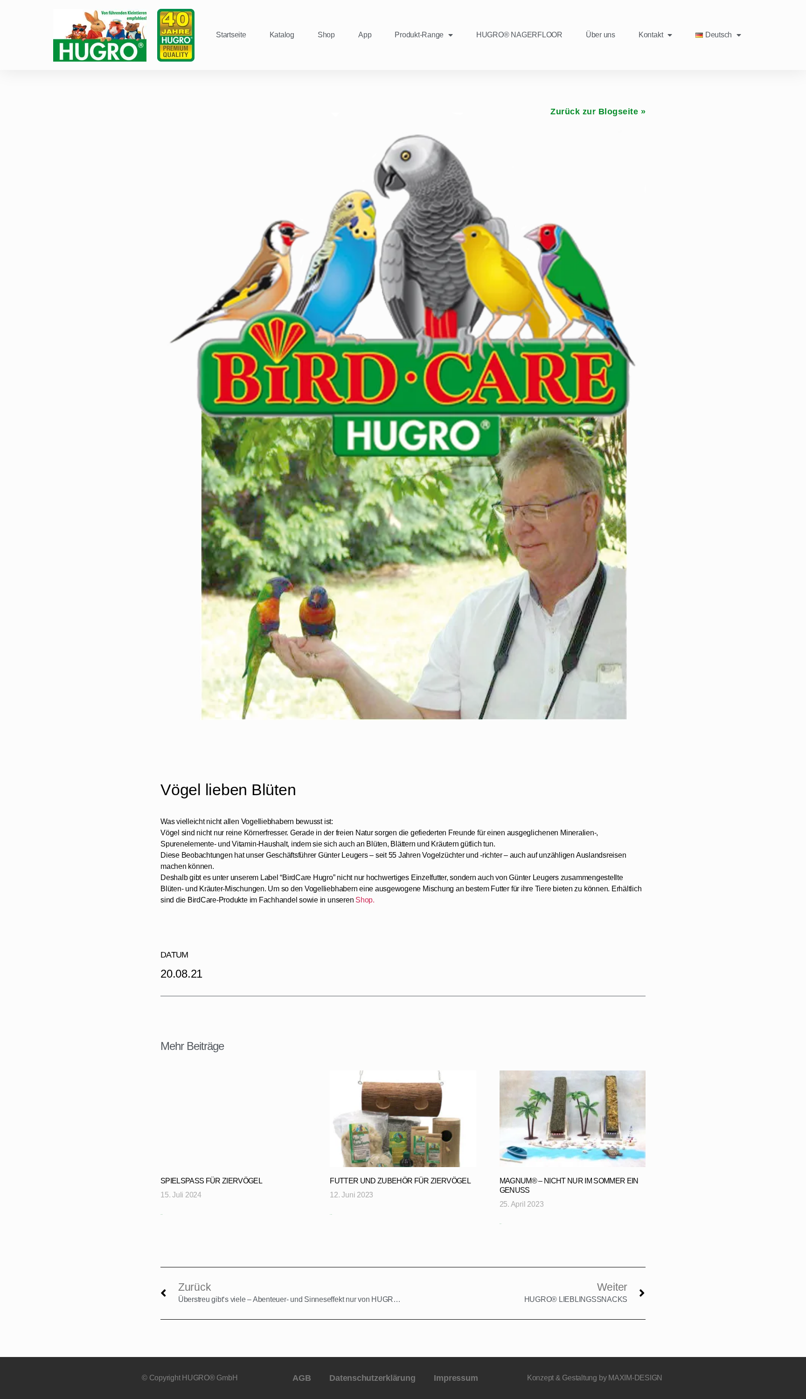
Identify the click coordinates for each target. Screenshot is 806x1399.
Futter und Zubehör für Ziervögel (400, 1181)
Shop (326, 35)
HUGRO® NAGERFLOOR (519, 35)
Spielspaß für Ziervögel (211, 1181)
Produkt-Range (419, 35)
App (364, 35)
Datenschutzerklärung (372, 1378)
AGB (301, 1378)
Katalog (282, 35)
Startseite (231, 35)
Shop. (365, 900)
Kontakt (651, 35)
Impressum (456, 1378)
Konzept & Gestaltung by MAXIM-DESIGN (594, 1378)
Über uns (600, 35)
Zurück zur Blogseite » (598, 111)
